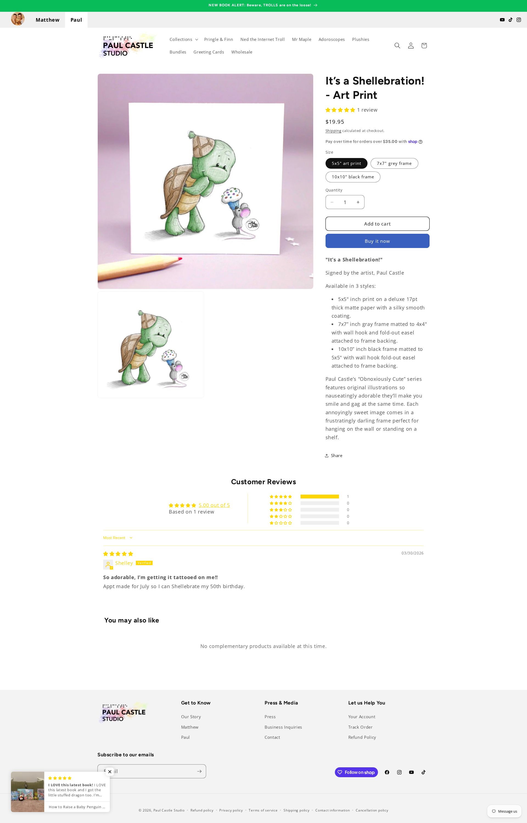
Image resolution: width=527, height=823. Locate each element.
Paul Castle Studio (169, 810)
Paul (76, 19)
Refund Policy (362, 737)
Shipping (333, 130)
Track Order (360, 727)
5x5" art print (346, 163)
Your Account (361, 717)
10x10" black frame (353, 177)
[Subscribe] (199, 771)
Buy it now (377, 241)
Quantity (334, 190)
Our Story (191, 717)
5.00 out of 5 (214, 505)
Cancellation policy (372, 810)
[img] (118, 553)
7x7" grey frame (394, 163)
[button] (183, 39)
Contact (272, 737)
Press (270, 717)
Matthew (48, 19)
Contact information (332, 810)
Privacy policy (231, 810)
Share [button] (337, 455)
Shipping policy (297, 810)
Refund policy (202, 810)
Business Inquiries (283, 727)
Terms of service (263, 810)
